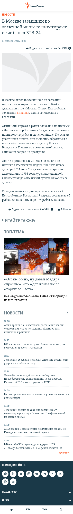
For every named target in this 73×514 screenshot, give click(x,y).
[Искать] (61, 509)
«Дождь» (23, 113)
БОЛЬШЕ (64, 453)
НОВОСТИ (13, 313)
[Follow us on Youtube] (21, 474)
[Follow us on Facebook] (5, 474)
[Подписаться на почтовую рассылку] (13, 481)
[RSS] (60, 474)
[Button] (34, 48)
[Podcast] (5, 481)
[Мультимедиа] (12, 509)
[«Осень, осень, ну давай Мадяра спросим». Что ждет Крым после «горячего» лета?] (36, 256)
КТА (28, 509)
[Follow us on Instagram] (29, 474)
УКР (44, 509)
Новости (8, 14)
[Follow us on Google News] (36, 474)
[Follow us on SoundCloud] (52, 474)
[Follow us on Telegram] (44, 474)
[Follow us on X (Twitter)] (13, 474)
